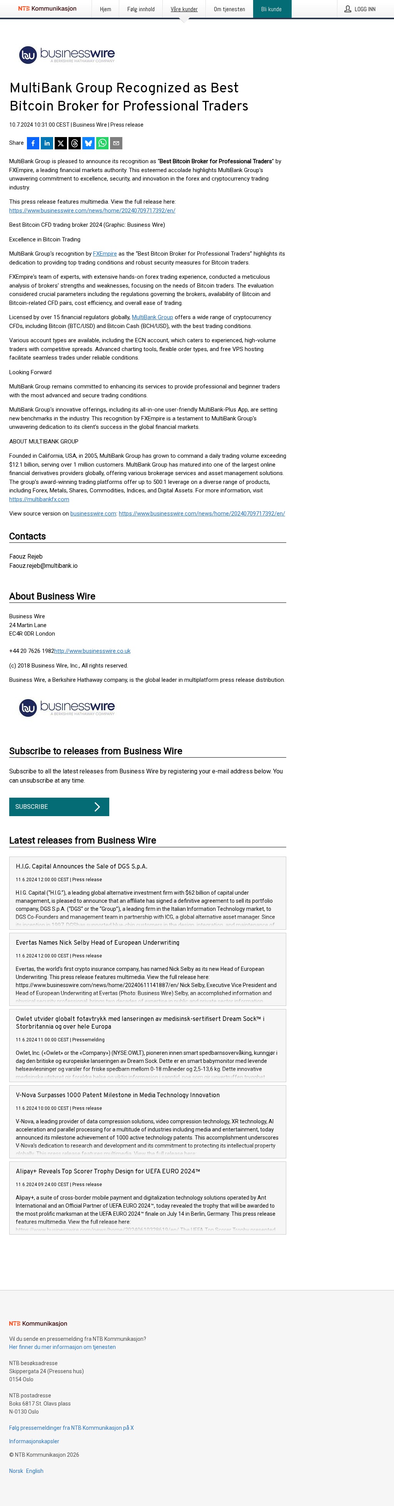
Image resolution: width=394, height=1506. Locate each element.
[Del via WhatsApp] (102, 144)
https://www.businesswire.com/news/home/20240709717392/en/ (92, 210)
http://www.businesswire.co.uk (92, 651)
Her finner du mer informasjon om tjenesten (62, 1347)
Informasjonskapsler (34, 1441)
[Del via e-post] (116, 144)
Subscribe (31, 806)
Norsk (16, 1471)
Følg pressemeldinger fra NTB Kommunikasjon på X (71, 1428)
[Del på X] (61, 144)
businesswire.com (93, 513)
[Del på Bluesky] (88, 144)
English (34, 1471)
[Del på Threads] (74, 144)
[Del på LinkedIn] (47, 144)
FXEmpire (105, 253)
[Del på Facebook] (33, 144)
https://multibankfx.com (39, 499)
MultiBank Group (152, 317)
